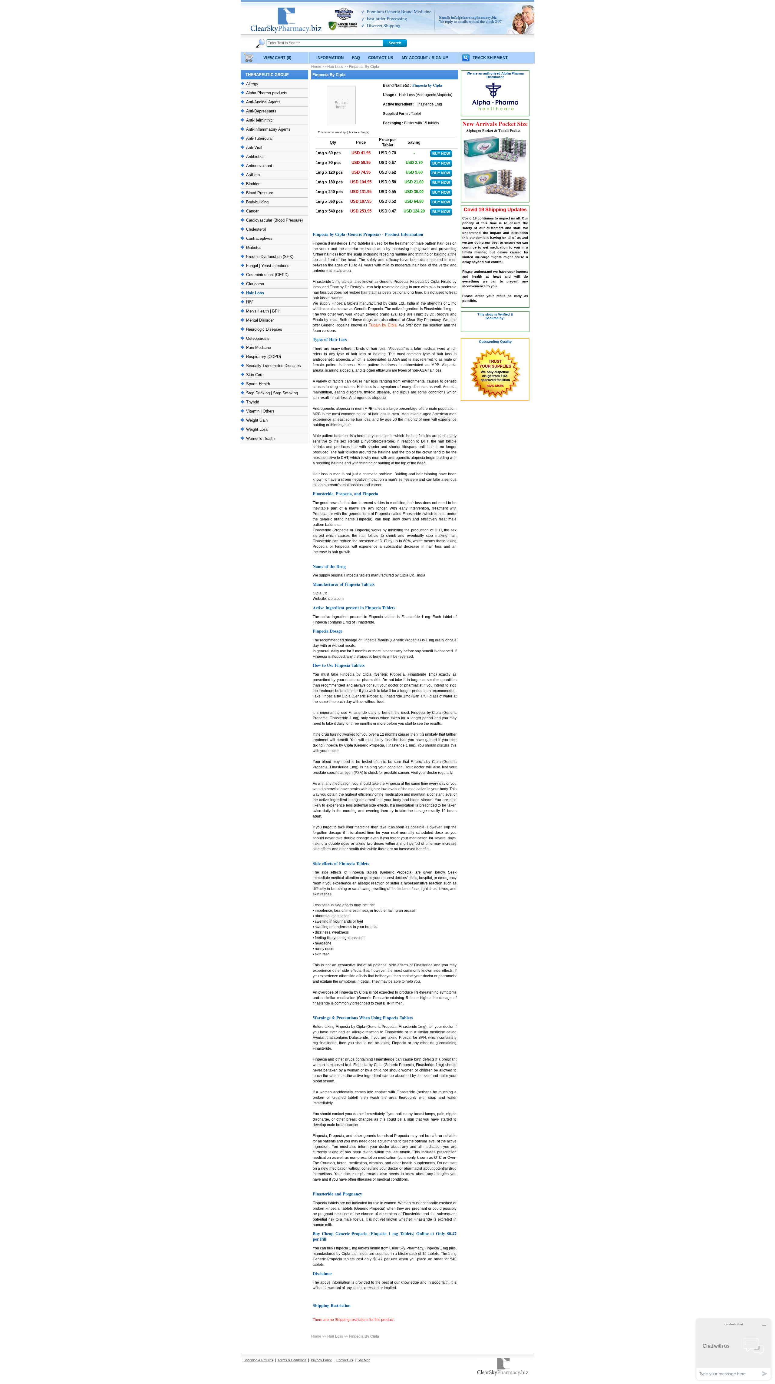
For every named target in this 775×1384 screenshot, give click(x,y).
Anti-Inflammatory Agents (268, 129)
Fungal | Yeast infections (267, 265)
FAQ (356, 57)
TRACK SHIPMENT (490, 57)
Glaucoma (255, 284)
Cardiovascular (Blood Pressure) (274, 220)
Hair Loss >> (337, 67)
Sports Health (258, 384)
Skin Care (254, 375)
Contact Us (344, 1360)
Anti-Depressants (261, 111)
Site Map (364, 1360)
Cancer (252, 211)
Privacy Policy (321, 1360)
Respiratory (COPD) (263, 356)
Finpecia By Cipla (364, 67)
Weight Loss (257, 429)
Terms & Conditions (292, 1360)
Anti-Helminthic (259, 120)
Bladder (252, 184)
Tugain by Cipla (383, 325)
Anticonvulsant (259, 165)
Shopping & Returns (258, 1360)
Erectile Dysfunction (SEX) (269, 256)
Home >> (319, 67)
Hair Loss (255, 293)
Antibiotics (255, 156)
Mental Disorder (260, 320)
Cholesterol (256, 229)
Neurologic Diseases (264, 329)
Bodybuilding (257, 202)
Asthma (253, 174)
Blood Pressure (259, 193)
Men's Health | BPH (263, 311)
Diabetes (254, 247)
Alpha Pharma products (266, 93)
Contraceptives (259, 238)
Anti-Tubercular (259, 138)
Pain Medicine (258, 347)
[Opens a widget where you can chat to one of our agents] (733, 1349)
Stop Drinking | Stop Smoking (272, 393)
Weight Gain (257, 420)
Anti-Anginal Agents (263, 102)
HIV (249, 302)
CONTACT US (380, 57)
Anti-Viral (254, 147)
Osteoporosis (257, 338)
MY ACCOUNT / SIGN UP (425, 57)
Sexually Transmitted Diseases (273, 365)
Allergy (252, 84)
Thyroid (252, 402)
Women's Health (260, 438)
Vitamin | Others (260, 411)
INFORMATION (330, 57)
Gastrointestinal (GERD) (267, 274)
